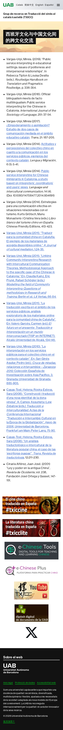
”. (32, 453)
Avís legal (8, 682)
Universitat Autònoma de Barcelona (9, 5)
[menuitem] (19, 5)
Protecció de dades (25, 682)
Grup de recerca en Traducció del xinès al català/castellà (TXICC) (29, 15)
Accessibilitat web (46, 682)
